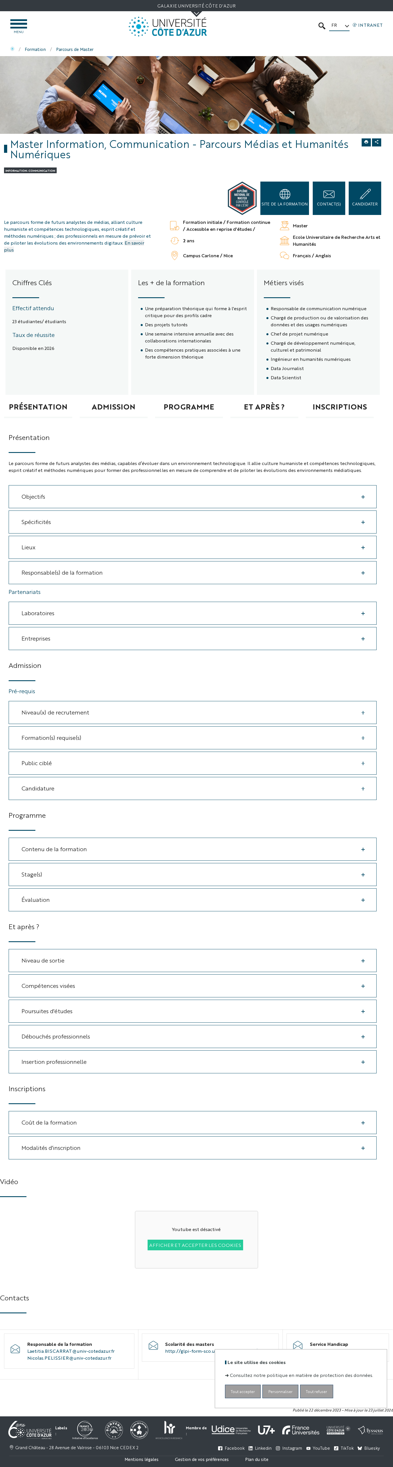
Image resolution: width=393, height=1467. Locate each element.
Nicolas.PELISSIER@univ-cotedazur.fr (69, 1358)
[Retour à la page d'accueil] (168, 27)
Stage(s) (32, 874)
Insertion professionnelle (54, 1061)
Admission (113, 406)
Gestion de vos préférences (202, 1459)
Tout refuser (316, 1391)
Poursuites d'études (47, 1011)
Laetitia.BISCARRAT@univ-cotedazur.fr (71, 1351)
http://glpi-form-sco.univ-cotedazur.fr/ (208, 1351)
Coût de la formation (49, 1122)
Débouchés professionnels (56, 1036)
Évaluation (36, 899)
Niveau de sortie (43, 960)
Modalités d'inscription (51, 1147)
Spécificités (36, 521)
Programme (189, 406)
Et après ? (264, 406)
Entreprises (36, 638)
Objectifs (33, 496)
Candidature (38, 788)
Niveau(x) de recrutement (55, 712)
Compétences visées (48, 985)
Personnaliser (280, 1391)
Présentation (38, 406)
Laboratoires (38, 613)
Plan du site (256, 1459)
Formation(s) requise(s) (51, 737)
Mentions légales (142, 1459)
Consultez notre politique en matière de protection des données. (301, 1375)
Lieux (28, 547)
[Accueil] (12, 49)
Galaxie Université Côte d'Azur (196, 5)
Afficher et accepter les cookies (195, 1245)
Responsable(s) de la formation (62, 572)
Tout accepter (243, 1391)
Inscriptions (340, 406)
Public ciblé (37, 763)
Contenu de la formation (54, 849)
